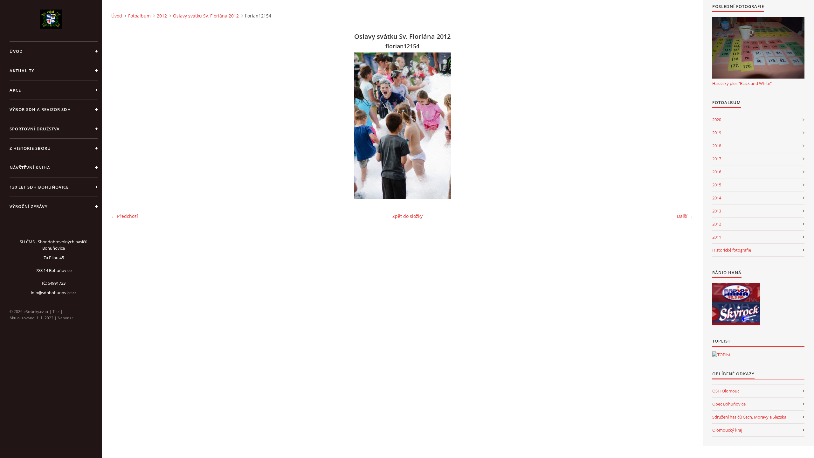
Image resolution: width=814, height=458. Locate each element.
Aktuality (22, 70)
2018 (716, 146)
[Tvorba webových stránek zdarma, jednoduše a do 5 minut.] (47, 312)
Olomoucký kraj (727, 430)
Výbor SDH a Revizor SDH (40, 109)
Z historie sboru (30, 148)
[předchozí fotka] (121, 125)
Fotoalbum (139, 16)
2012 (162, 16)
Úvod (16, 51)
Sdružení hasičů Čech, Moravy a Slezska (749, 417)
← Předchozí (124, 216)
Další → (685, 216)
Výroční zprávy (29, 206)
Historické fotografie (731, 250)
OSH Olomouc (725, 391)
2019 (716, 132)
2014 (716, 198)
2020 (716, 119)
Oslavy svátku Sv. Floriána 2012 (206, 16)
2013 (716, 211)
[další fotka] (683, 125)
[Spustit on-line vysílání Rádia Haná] (736, 293)
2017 (716, 159)
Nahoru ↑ (66, 318)
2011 (716, 237)
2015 (716, 185)
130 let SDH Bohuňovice (39, 187)
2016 (716, 172)
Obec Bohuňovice (729, 404)
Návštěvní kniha (30, 167)
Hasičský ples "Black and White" (742, 83)
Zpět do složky (407, 216)
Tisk (55, 311)
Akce (15, 90)
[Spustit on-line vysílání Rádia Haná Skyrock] (736, 314)
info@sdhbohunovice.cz (53, 292)
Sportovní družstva (35, 129)
